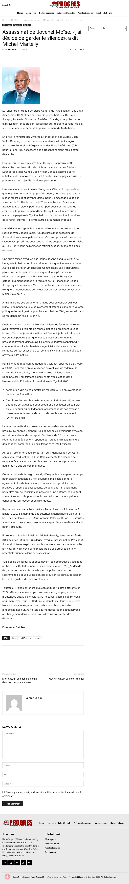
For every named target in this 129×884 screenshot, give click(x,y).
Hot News (15, 20)
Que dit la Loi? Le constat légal (66, 678)
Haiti (14, 638)
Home (5, 20)
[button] (7, 5)
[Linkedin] (17, 862)
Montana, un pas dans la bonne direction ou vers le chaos (19, 680)
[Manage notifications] (7, 876)
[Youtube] (29, 862)
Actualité (17, 25)
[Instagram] (11, 862)
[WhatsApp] (29, 57)
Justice (27, 25)
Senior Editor (11, 49)
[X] (13, 57)
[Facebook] (5, 57)
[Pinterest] (21, 57)
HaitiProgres (25, 638)
